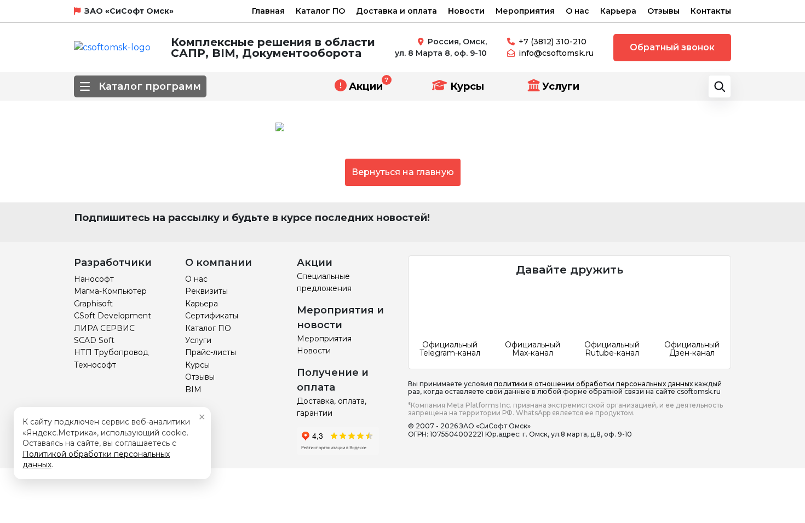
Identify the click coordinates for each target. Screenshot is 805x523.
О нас (577, 11)
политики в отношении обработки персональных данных (593, 384)
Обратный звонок (672, 47)
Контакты (711, 11)
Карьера (618, 11)
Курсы (465, 86)
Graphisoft (93, 304)
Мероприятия (525, 11)
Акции (366, 86)
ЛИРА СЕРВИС (104, 328)
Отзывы (663, 11)
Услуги (560, 86)
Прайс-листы (210, 352)
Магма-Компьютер (110, 291)
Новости (466, 11)
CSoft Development (112, 316)
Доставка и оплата (396, 11)
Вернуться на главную (403, 172)
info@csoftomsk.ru (556, 53)
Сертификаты (211, 316)
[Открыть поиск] (719, 86)
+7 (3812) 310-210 (552, 42)
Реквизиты (206, 291)
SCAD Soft (94, 340)
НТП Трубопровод (111, 352)
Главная (268, 11)
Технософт (95, 365)
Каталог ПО (320, 11)
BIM (193, 389)
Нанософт (94, 279)
